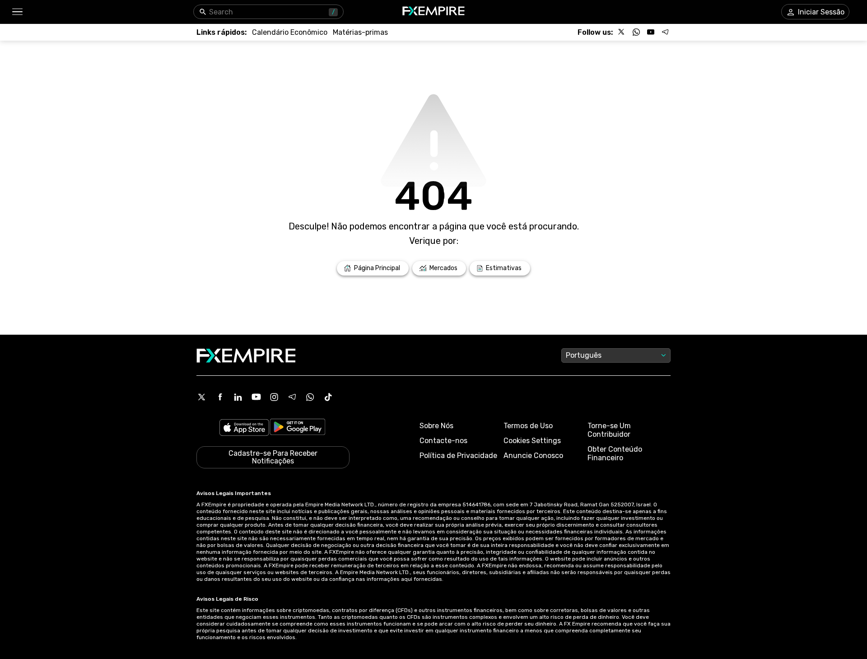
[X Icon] (201, 397)
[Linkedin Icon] (238, 397)
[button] (17, 12)
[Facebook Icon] (219, 397)
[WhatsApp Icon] (310, 397)
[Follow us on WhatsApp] (636, 32)
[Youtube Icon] (256, 397)
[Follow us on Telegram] (665, 32)
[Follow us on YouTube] (650, 32)
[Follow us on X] (621, 32)
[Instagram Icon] (274, 397)
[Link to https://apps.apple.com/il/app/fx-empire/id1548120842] (244, 428)
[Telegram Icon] (292, 397)
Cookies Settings (532, 440)
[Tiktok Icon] (328, 397)
